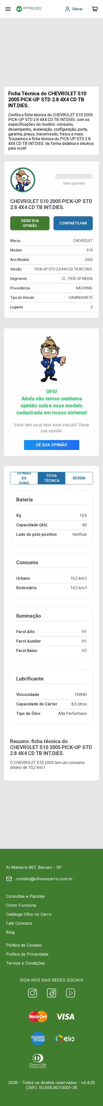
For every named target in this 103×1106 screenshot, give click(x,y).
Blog (10, 932)
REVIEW (79, 478)
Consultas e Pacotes (25, 896)
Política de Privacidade (27, 954)
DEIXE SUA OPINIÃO (30, 223)
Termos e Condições (25, 963)
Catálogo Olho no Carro (29, 914)
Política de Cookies (24, 945)
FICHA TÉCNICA (51, 478)
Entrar (77, 9)
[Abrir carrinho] (8, 9)
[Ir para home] (28, 9)
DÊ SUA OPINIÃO (51, 444)
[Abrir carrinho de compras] (95, 9)
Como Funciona (21, 905)
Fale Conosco (19, 923)
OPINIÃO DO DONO (24, 478)
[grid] (51, 611)
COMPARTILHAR (73, 223)
